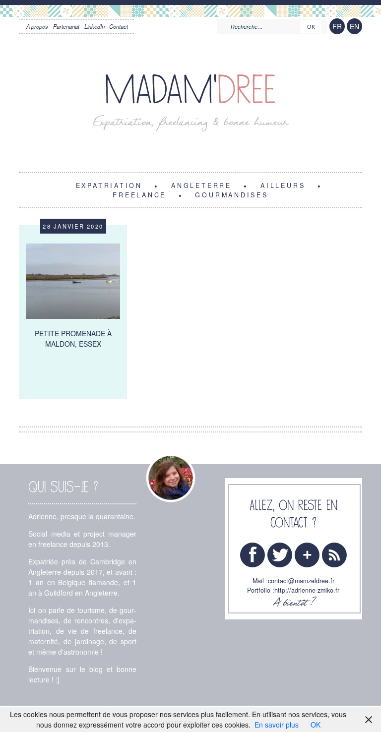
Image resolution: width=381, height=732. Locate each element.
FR (337, 26)
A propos (37, 26)
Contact (118, 26)
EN (354, 26)
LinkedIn (94, 26)
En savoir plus (276, 725)
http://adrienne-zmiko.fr (306, 590)
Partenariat (66, 26)
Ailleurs (282, 185)
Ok (311, 27)
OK (315, 725)
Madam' (190, 90)
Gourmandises (231, 194)
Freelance (139, 194)
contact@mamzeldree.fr (301, 580)
